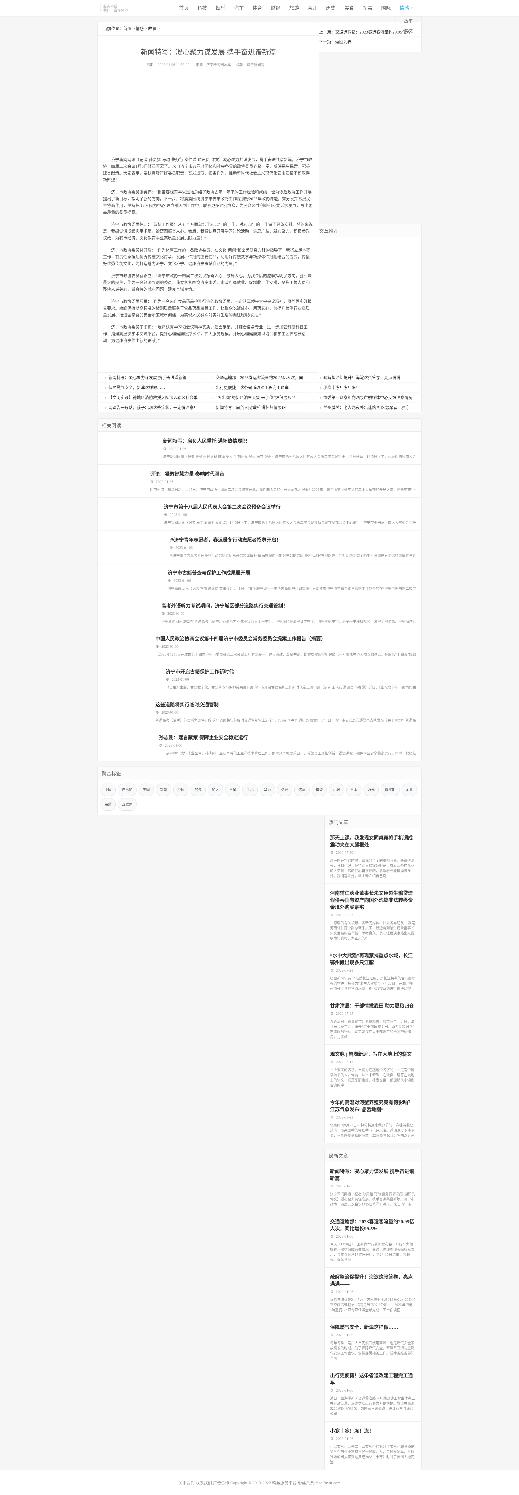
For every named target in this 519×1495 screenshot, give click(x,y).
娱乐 (220, 8)
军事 (367, 8)
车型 (319, 790)
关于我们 (186, 1483)
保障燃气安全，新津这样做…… (364, 1327)
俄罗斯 (390, 790)
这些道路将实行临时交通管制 (187, 704)
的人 (215, 790)
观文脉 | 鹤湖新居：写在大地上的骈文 (371, 1054)
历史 (331, 8)
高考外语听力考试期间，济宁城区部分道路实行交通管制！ (224, 606)
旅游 (294, 8)
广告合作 (221, 1483)
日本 (353, 790)
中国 (108, 790)
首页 (184, 8)
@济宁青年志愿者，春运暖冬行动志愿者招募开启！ (225, 540)
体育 (257, 8)
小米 (336, 790)
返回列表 (343, 42)
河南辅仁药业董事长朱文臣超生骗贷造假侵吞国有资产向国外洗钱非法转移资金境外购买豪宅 (371, 900)
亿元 (284, 790)
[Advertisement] (208, 107)
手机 (250, 790)
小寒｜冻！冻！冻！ (352, 1431)
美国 (146, 790)
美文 (408, 31)
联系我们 (204, 1483)
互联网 (127, 804)
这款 (301, 790)
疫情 (180, 790)
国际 (386, 8)
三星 (232, 790)
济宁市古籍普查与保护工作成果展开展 (209, 573)
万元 (371, 790)
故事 (408, 21)
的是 (198, 790)
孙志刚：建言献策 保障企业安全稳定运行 (203, 737)
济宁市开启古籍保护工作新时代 (200, 671)
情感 (404, 8)
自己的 (127, 790)
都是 (163, 790)
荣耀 (108, 804)
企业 (409, 790)
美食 (349, 8)
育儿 (312, 8)
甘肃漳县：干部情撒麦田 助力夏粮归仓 (372, 1006)
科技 (202, 8)
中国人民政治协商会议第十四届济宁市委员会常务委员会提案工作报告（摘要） (240, 638)
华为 (267, 790)
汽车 (239, 8)
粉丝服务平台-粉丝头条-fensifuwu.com (306, 1483)
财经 (276, 8)
